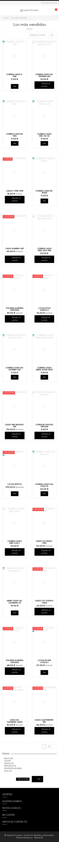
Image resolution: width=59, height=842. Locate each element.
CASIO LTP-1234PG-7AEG (44, 602)
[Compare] (24, 50)
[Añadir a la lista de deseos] (24, 45)
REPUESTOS (10, 766)
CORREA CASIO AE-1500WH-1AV (44, 75)
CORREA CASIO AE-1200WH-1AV (15, 369)
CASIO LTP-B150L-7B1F (44, 542)
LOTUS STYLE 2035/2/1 (44, 309)
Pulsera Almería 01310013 (14, 661)
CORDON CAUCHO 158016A (44, 426)
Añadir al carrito (45, 85)
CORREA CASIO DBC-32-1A (44, 135)
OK (38, 779)
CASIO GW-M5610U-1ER (14, 426)
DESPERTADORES (13, 769)
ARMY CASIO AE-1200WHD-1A (15, 602)
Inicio (5, 753)
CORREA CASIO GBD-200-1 (14, 542)
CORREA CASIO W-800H (44, 192)
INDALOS (9, 763)
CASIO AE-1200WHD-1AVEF (15, 721)
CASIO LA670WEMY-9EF (44, 721)
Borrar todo (23, 779)
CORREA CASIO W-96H (14, 135)
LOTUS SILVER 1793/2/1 (44, 661)
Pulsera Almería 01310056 (14, 309)
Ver (14, 86)
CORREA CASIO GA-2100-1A (44, 485)
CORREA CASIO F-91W (14, 75)
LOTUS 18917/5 (15, 484)
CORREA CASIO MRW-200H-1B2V (44, 369)
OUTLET (8, 771)
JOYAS (7, 761)
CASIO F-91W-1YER (14, 191)
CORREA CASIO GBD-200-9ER (44, 250)
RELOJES (8, 758)
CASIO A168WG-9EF (14, 249)
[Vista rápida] (24, 55)
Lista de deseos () (49, 3)
